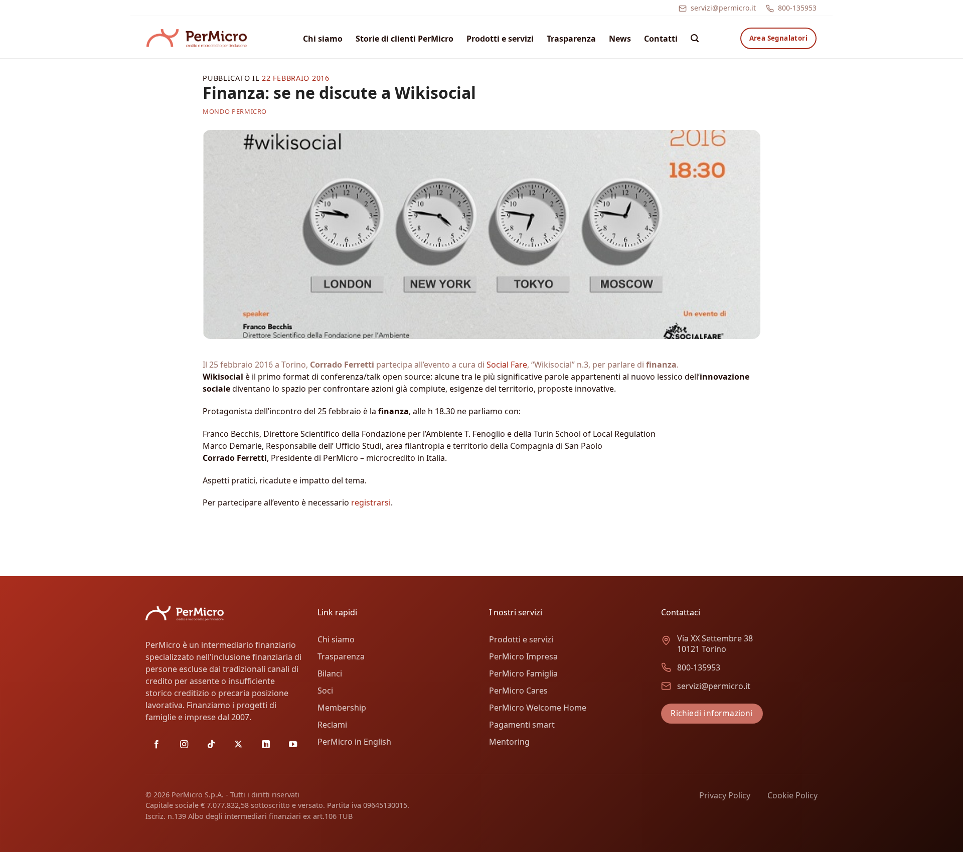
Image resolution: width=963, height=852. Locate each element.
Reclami (332, 724)
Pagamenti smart (522, 724)
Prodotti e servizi (500, 38)
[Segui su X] (238, 744)
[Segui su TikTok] (211, 744)
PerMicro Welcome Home (537, 707)
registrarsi (371, 502)
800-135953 (797, 8)
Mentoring (509, 741)
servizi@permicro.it (723, 8)
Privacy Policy (724, 795)
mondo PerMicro (235, 111)
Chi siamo (323, 38)
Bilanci (329, 673)
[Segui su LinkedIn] (266, 744)
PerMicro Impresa (523, 656)
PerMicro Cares (518, 690)
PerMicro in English (354, 741)
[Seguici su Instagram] (184, 744)
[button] (695, 38)
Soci (325, 690)
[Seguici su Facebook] (156, 744)
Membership (341, 707)
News (620, 38)
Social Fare (507, 364)
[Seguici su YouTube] (293, 744)
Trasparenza (571, 38)
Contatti (661, 38)
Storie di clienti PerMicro (404, 38)
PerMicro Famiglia (523, 673)
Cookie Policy (792, 795)
